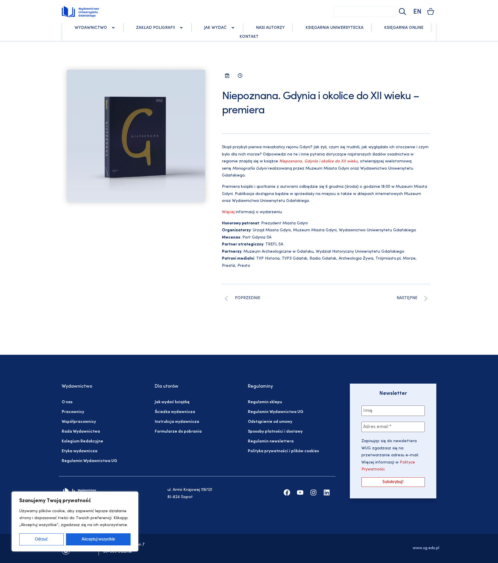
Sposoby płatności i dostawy (275, 431)
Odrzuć (41, 539)
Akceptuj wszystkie (98, 539)
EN (417, 12)
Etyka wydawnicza (79, 451)
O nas (67, 402)
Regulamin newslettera (271, 441)
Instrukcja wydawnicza (177, 422)
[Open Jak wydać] (233, 28)
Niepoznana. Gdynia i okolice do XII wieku (318, 161)
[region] (75, 521)
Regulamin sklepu (265, 402)
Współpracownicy (79, 422)
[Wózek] (430, 11)
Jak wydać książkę (172, 402)
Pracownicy (73, 412)
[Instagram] (313, 492)
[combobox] (365, 11)
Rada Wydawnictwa (81, 431)
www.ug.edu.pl (426, 548)
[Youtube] (300, 492)
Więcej (228, 212)
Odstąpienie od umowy (270, 422)
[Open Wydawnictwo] (113, 28)
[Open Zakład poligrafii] (181, 28)
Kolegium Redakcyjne (82, 441)
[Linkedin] (327, 492)
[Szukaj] (402, 11)
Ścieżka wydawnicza (175, 412)
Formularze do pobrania (178, 431)
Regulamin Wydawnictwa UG (89, 461)
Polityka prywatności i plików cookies (283, 451)
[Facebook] (287, 492)
